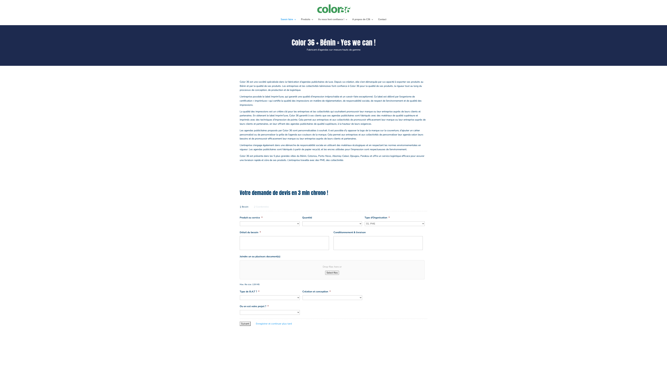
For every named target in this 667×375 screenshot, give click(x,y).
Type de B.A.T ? (249, 291)
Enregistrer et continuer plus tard (274, 323)
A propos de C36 (361, 19)
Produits (305, 19)
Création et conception (316, 291)
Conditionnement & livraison (350, 232)
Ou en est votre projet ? (254, 306)
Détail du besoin (250, 232)
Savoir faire (287, 19)
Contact (382, 19)
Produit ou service (251, 217)
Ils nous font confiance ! (331, 19)
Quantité (307, 217)
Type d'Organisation (377, 217)
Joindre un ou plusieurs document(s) (260, 256)
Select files (332, 272)
